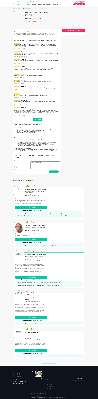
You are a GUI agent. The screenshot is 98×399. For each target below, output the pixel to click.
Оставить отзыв (54, 172)
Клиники (34, 4)
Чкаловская (51, 355)
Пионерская (62, 245)
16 (28, 21)
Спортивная (44, 355)
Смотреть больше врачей (49, 362)
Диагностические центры (44, 4)
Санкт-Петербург (17, 379)
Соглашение (50, 386)
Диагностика (56, 4)
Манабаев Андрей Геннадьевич (35, 189)
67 (27, 186)
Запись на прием (31, 207)
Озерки (68, 215)
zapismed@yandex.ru (19, 383)
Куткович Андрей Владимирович (35, 254)
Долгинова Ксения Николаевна (35, 225)
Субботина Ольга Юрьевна (34, 295)
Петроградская (54, 245)
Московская (43, 323)
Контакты (49, 388)
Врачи (28, 4)
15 (27, 251)
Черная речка (70, 245)
